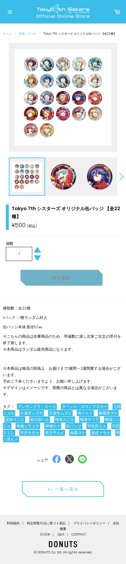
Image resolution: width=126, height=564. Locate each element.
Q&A (60, 534)
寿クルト (85, 413)
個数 (9, 243)
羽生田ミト (96, 426)
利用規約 (13, 523)
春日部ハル (39, 419)
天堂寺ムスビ (60, 413)
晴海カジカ (64, 419)
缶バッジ (73, 426)
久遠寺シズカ (31, 413)
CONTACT (78, 534)
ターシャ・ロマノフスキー (85, 406)
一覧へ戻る (66, 489)
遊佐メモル (100, 433)
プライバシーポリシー (89, 523)
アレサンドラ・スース (37, 406)
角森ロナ (77, 433)
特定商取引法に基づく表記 (46, 523)
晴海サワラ (89, 419)
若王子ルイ (54, 433)
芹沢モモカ (29, 433)
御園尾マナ (108, 413)
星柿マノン (14, 419)
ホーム (7, 33)
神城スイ (52, 426)
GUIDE (45, 534)
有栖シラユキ (27, 33)
